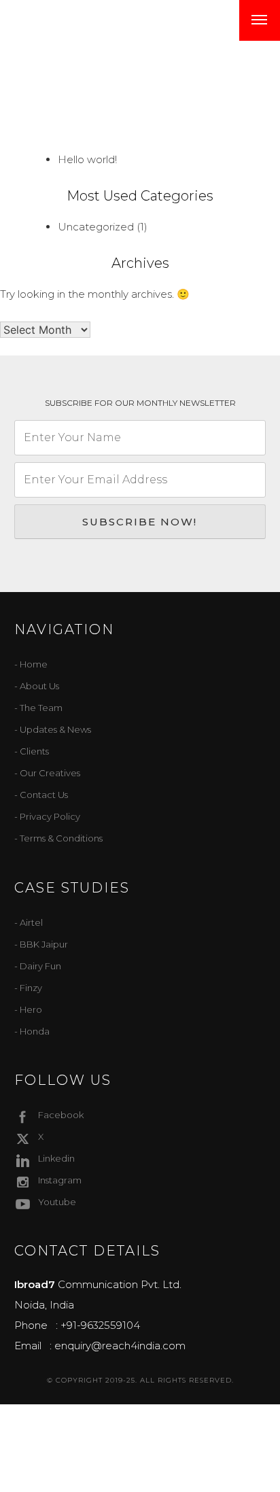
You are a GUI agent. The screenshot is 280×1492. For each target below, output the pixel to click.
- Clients (31, 751)
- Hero (28, 1009)
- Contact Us (41, 794)
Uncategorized (96, 226)
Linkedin (56, 1158)
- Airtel (28, 922)
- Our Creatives (47, 772)
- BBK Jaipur (41, 944)
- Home (31, 664)
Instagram (60, 1180)
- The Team (38, 707)
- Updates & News (52, 729)
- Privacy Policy (47, 816)
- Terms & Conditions (58, 838)
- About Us (36, 685)
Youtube (57, 1201)
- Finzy (28, 987)
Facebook (61, 1114)
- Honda (32, 1031)
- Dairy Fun (37, 965)
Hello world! (87, 159)
